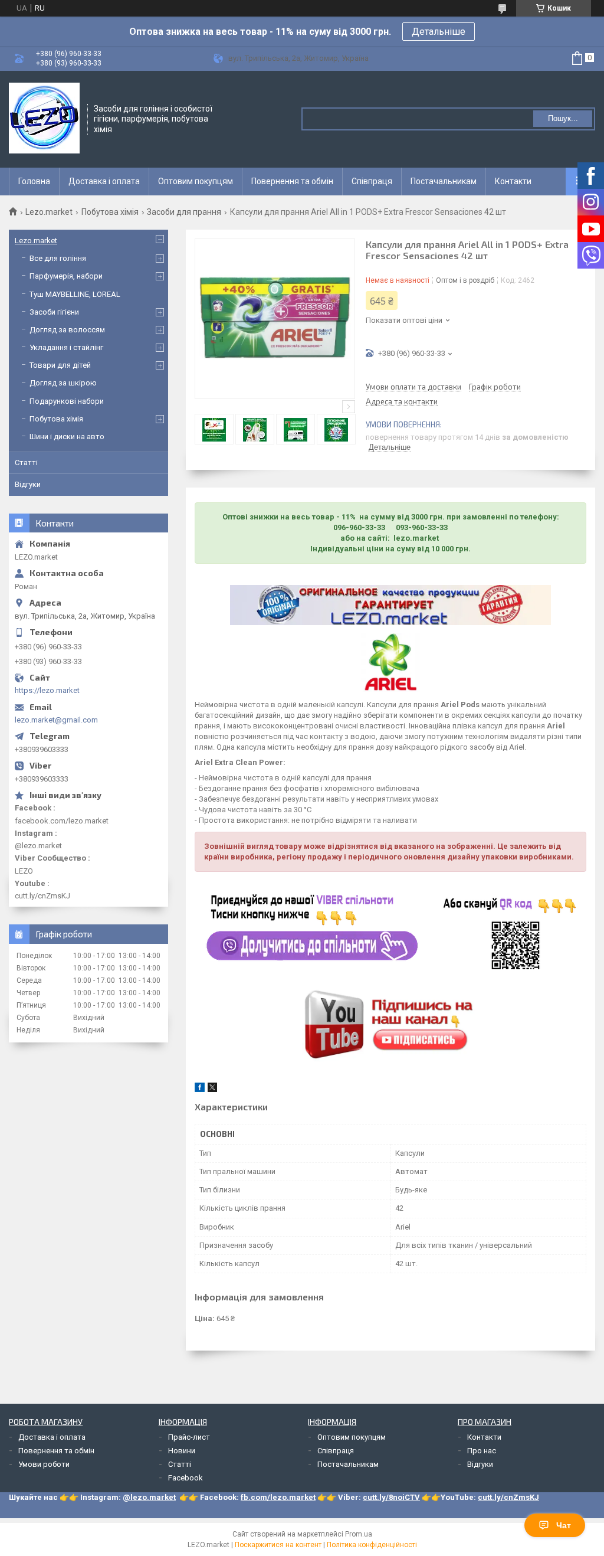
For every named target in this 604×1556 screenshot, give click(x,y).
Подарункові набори (66, 401)
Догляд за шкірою (63, 382)
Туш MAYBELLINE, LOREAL (74, 294)
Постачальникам (444, 181)
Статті (26, 462)
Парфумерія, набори (66, 276)
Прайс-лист (189, 1437)
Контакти (513, 181)
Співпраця (372, 181)
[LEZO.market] (44, 118)
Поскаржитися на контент (278, 1545)
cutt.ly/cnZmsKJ (508, 1497)
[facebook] (200, 1089)
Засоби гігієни (54, 312)
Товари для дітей (60, 365)
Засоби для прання (184, 212)
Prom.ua (358, 1534)
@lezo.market (149, 1497)
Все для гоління (57, 258)
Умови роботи (44, 1464)
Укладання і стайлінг (66, 347)
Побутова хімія (110, 212)
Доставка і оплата (104, 181)
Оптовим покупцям (195, 181)
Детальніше (438, 31)
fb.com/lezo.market (278, 1497)
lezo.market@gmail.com (56, 719)
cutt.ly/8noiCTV (391, 1497)
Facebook (185, 1477)
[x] (212, 1089)
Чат (563, 1525)
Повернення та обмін (292, 181)
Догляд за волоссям (67, 329)
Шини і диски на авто (66, 436)
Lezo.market (49, 212)
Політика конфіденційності (372, 1545)
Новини (181, 1450)
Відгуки (28, 484)
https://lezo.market (47, 690)
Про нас (481, 1450)
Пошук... (563, 118)
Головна (34, 181)
